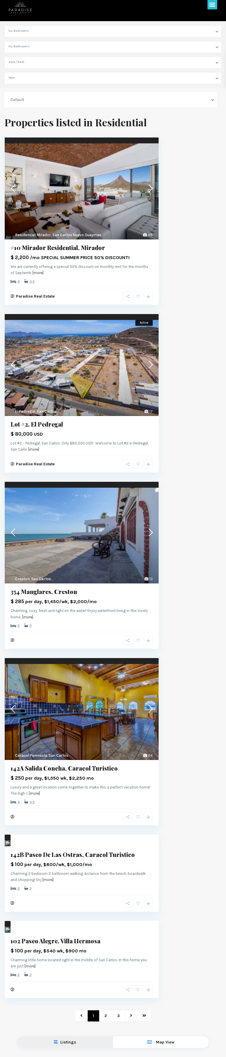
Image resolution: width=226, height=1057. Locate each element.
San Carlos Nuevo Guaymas (76, 235)
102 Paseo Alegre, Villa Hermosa (55, 941)
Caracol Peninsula (31, 755)
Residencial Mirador (33, 235)
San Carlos (46, 411)
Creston (22, 579)
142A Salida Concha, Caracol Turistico (64, 768)
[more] (38, 273)
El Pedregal (25, 411)
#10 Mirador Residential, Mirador (58, 247)
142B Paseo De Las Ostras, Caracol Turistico (73, 854)
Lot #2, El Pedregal (37, 424)
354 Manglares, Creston (44, 591)
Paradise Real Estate (35, 296)
